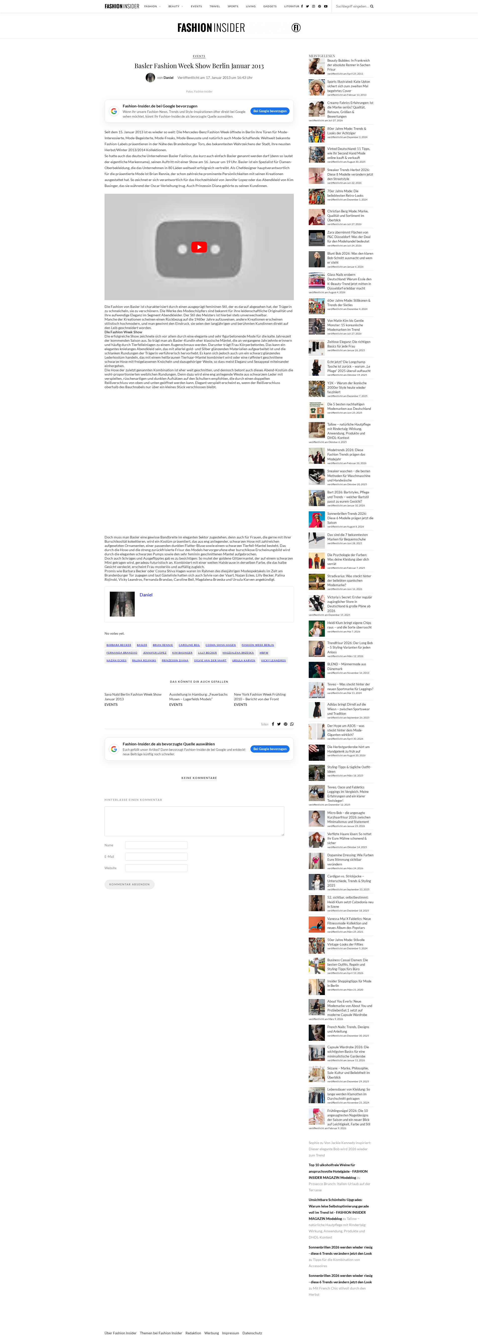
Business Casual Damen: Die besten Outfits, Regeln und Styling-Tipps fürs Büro (347, 964)
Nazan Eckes (116, 660)
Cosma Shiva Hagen (221, 644)
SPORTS (233, 6)
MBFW (264, 652)
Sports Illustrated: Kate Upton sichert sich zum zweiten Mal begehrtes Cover (348, 86)
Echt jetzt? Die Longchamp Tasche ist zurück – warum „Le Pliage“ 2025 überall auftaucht (349, 366)
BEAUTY (174, 6)
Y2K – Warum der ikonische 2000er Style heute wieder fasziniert (347, 387)
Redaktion (193, 1333)
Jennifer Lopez (155, 652)
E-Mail (109, 857)
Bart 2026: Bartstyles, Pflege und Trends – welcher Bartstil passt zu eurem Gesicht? (348, 496)
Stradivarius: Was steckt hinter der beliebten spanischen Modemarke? (349, 580)
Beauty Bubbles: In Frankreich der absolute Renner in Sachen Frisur (348, 64)
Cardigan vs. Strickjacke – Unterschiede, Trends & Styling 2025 (349, 880)
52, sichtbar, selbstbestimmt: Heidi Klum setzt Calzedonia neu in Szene (350, 901)
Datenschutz (252, 1333)
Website (111, 868)
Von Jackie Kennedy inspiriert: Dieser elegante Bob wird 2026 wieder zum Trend (340, 1149)
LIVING (251, 6)
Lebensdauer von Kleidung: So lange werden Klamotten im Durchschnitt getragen (348, 1093)
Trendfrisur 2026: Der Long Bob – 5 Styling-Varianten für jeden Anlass (350, 647)
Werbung (211, 1333)
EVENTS (196, 6)
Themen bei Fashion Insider (161, 1333)
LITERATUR (291, 6)
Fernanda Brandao (122, 652)
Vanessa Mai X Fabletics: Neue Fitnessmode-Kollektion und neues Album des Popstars (349, 923)
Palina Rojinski (144, 660)
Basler (142, 644)
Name (109, 845)
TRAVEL (215, 6)
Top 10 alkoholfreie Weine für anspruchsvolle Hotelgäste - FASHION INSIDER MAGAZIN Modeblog (338, 1171)
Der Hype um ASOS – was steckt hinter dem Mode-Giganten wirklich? (345, 730)
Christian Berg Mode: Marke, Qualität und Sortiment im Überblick (347, 215)
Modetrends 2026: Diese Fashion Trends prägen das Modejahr (346, 454)
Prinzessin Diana (175, 660)
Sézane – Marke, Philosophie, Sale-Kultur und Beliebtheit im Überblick (348, 1072)
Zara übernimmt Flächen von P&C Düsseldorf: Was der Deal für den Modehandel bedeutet (348, 236)
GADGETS (270, 6)
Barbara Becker (119, 644)
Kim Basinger (182, 652)
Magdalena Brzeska (238, 652)
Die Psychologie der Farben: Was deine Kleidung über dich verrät (348, 559)
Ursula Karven (243, 660)
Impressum (230, 1333)
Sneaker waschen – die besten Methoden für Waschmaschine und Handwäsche (348, 475)
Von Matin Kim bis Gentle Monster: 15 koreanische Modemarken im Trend (345, 325)
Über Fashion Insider (121, 1333)
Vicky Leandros (273, 660)
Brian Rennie (163, 644)
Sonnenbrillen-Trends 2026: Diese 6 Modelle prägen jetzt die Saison (350, 518)
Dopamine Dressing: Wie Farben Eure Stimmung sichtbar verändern (350, 859)
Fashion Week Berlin (258, 644)
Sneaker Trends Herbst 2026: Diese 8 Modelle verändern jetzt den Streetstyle (350, 174)
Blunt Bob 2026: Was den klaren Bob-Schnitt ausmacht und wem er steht (350, 257)
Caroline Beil (189, 644)
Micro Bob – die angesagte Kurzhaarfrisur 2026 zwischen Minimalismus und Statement (348, 817)
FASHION (150, 6)
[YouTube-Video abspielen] (199, 247)
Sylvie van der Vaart (210, 660)
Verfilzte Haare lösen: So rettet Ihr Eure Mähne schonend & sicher (349, 838)
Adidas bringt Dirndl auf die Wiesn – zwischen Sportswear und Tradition (348, 708)
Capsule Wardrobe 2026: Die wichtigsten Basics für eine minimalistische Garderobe (348, 1051)
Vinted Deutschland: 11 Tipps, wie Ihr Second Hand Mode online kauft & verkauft (348, 153)
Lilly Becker (207, 652)
